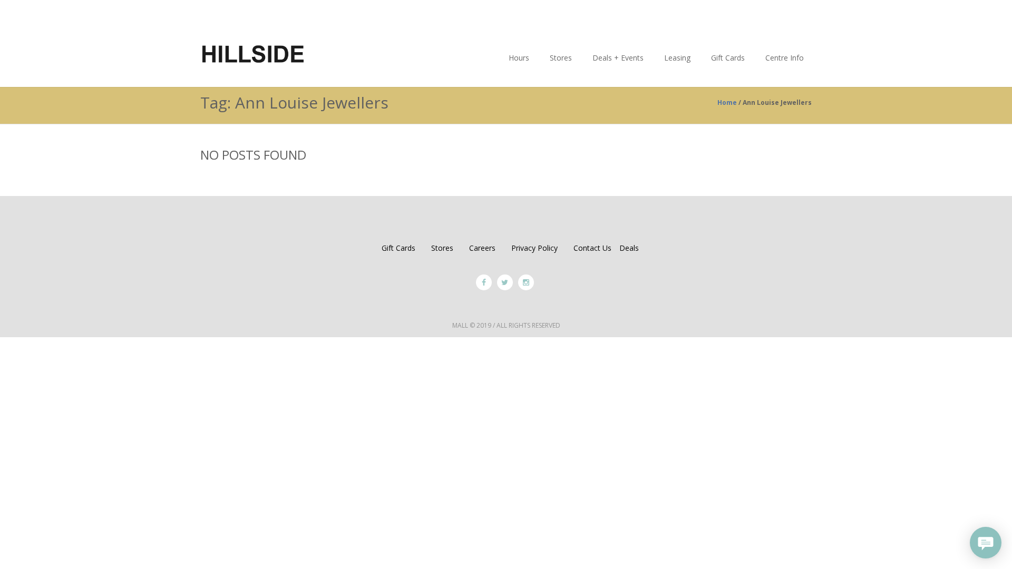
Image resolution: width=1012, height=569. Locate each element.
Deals (629, 248)
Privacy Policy (534, 248)
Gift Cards (398, 248)
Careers (482, 248)
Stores (442, 248)
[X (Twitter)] (505, 282)
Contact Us (592, 248)
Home (727, 102)
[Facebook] (484, 282)
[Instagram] (526, 282)
